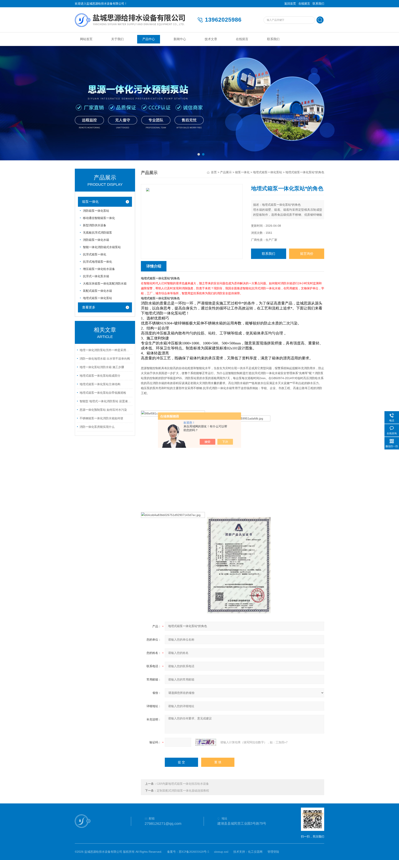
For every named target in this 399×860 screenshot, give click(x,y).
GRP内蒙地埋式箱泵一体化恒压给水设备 (183, 783)
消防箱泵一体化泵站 (96, 210)
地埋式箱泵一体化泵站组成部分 (100, 375)
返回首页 (290, 3)
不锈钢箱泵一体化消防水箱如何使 (101, 418)
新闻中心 (180, 39)
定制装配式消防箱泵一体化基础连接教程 (183, 790)
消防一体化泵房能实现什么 (97, 426)
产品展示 (226, 172)
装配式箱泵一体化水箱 (97, 290)
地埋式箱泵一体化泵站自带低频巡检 (103, 392)
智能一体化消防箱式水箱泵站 (102, 247)
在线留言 (304, 3)
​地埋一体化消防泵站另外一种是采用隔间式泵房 (106, 350)
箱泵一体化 (90, 201)
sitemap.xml (221, 851)
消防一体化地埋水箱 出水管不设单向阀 (105, 358)
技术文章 (211, 39)
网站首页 (86, 39)
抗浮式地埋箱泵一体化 (97, 261)
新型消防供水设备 (94, 225)
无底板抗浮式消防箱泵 (97, 232)
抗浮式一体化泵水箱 (96, 276)
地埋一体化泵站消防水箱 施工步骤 (102, 367)
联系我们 (318, 3)
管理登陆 (273, 851)
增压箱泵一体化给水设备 (99, 269)
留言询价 (306, 253)
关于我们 (117, 39)
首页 (214, 172)
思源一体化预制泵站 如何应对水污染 (103, 409)
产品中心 (148, 39)
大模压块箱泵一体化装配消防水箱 (105, 283)
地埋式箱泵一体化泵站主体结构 (100, 384)
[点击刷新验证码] (205, 742)
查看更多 (88, 307)
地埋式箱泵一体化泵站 (97, 298)
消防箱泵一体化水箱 (96, 239)
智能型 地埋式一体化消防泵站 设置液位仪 (106, 401)
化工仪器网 (255, 851)
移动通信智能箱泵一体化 (99, 218)
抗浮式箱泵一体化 (94, 254)
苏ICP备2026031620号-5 (194, 851)
